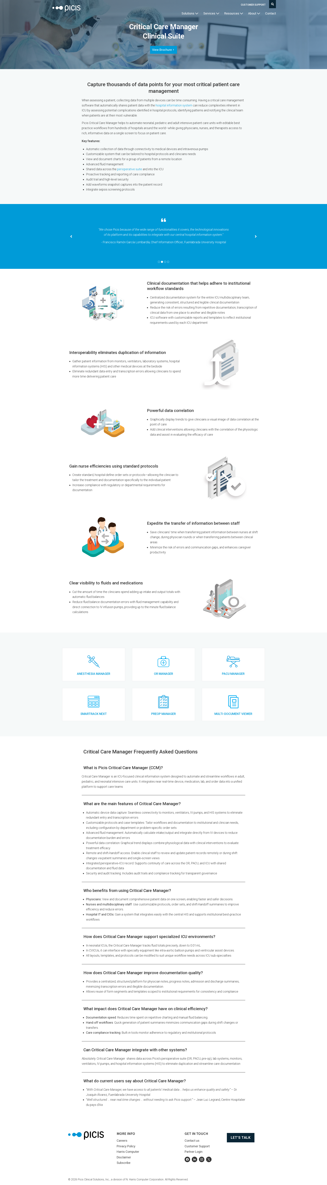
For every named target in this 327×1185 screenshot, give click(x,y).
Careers (122, 1140)
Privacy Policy (126, 1146)
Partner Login (194, 1151)
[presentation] (158, 262)
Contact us (192, 1140)
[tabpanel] (163, 234)
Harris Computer (128, 1151)
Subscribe (123, 1163)
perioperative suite (129, 169)
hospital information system (174, 105)
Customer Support (253, 4)
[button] (190, 14)
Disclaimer (124, 1157)
